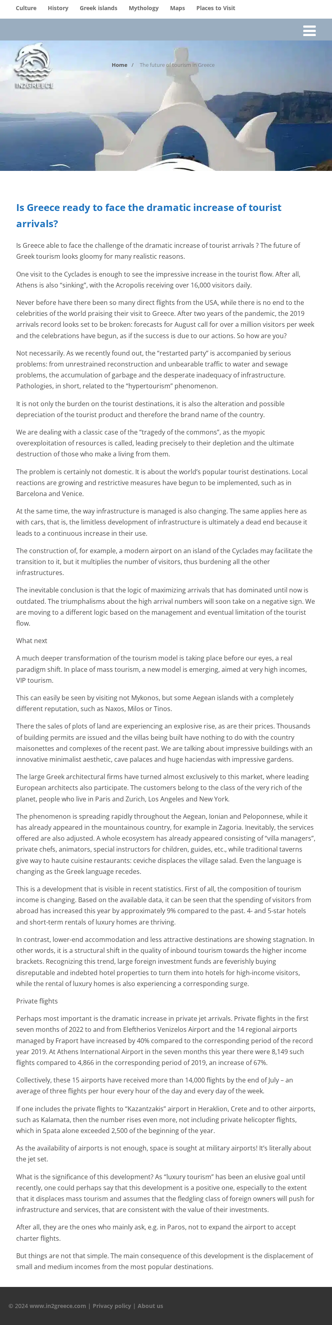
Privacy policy (112, 1306)
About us (150, 1306)
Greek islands (98, 8)
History (58, 8)
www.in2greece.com (58, 1306)
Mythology (144, 8)
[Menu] (309, 30)
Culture (26, 8)
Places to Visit (215, 8)
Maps (177, 8)
